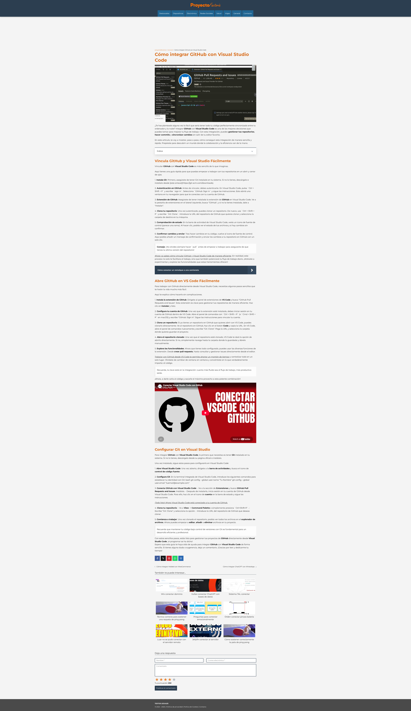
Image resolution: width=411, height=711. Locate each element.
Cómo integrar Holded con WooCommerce (173, 567)
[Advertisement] (205, 33)
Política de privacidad (174, 707)
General (237, 13)
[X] (163, 558)
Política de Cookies (191, 707)
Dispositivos (178, 13)
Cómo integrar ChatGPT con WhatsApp (239, 567)
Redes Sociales (206, 13)
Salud (219, 13)
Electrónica (192, 13)
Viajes (227, 13)
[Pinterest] (169, 558)
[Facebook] (157, 558)
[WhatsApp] (175, 558)
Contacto (248, 13)
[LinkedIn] (180, 558)
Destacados (164, 13)
